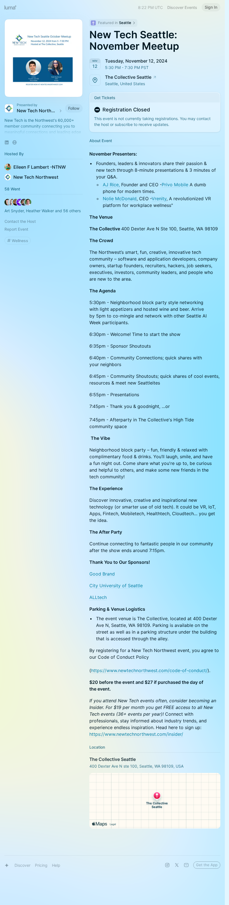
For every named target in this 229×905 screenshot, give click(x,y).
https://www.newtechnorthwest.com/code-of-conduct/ (149, 670)
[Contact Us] (186, 865)
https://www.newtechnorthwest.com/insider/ (136, 734)
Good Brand (102, 574)
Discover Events (182, 7)
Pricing (41, 865)
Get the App (207, 865)
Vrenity (159, 198)
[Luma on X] (177, 865)
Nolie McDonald (120, 198)
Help (56, 865)
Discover (22, 865)
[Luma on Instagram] (167, 865)
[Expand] (43, 132)
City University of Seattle (116, 585)
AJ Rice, (111, 184)
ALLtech (98, 597)
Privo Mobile (175, 184)
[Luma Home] (10, 7)
